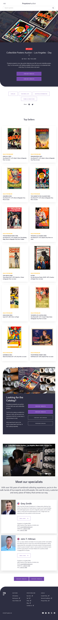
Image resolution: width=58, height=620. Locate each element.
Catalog (13, 93)
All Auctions (15, 595)
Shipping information (41, 93)
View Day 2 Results (40, 411)
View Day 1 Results (29, 73)
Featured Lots (25, 93)
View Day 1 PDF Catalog (40, 417)
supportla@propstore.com (26, 527)
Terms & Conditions (29, 99)
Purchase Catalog (40, 423)
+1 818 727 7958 (23, 530)
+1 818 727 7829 (26, 528)
